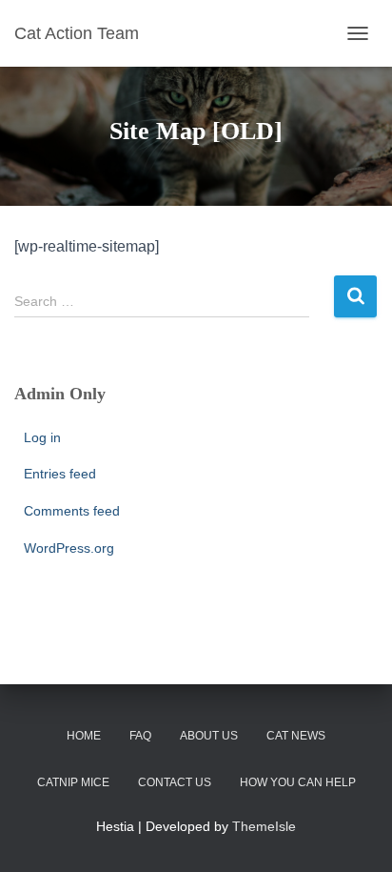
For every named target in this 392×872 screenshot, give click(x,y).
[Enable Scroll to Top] (354, 834)
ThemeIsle (264, 826)
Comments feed (72, 510)
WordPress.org (69, 548)
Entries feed (60, 473)
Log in (42, 437)
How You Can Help (298, 782)
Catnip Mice (73, 782)
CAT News (295, 735)
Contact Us (174, 782)
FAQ (140, 735)
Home (84, 735)
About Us (209, 735)
